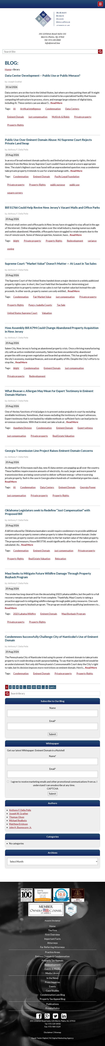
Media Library (52, 973)
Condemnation (53, 108)
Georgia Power (88, 487)
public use (74, 184)
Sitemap (57, 1032)
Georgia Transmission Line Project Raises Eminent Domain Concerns (49, 450)
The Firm (52, 930)
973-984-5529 (54, 1026)
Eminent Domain (15, 116)
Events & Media (52, 969)
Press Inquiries (52, 982)
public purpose (57, 184)
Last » (52, 687)
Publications (52, 1004)
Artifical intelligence (30, 108)
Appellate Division (22, 427)
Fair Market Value (42, 296)
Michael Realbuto (18, 820)
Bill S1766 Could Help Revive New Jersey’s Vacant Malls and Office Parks (52, 207)
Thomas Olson (16, 817)
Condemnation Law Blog (52, 994)
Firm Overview (52, 934)
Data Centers (72, 108)
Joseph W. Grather (18, 813)
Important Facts (52, 939)
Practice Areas (52, 952)
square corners (15, 192)
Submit (52, 793)
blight (16, 240)
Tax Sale (61, 305)
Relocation (60, 558)
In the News (52, 978)
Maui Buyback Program (74, 613)
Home (8, 69)
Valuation (47, 313)
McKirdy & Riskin (60, 116)
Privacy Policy (52, 1008)
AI (14, 108)
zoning (10, 248)
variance (92, 240)
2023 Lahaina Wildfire (24, 613)
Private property (82, 116)
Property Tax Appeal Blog (52, 999)
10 (29, 687)
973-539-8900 (54, 40)
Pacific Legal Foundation (67, 176)
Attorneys (52, 943)
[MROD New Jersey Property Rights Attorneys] (52, 26)
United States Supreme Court (22, 313)
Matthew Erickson (18, 824)
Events (52, 986)
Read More (56, 103)
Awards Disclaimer (52, 920)
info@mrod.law (52, 43)
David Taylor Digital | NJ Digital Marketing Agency (53, 1038)
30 (38, 687)
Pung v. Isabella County (40, 305)
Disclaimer (48, 1032)
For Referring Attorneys (52, 947)
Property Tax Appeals (52, 960)
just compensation (38, 116)
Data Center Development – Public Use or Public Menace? (42, 75)
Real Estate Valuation (63, 435)
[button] (100, 51)
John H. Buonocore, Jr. (20, 827)
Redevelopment (75, 240)
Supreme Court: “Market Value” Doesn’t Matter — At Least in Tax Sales (51, 263)
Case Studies (52, 990)
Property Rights (15, 125)
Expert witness (85, 427)
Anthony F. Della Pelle (20, 810)
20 (34, 687)
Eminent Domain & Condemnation (52, 956)
